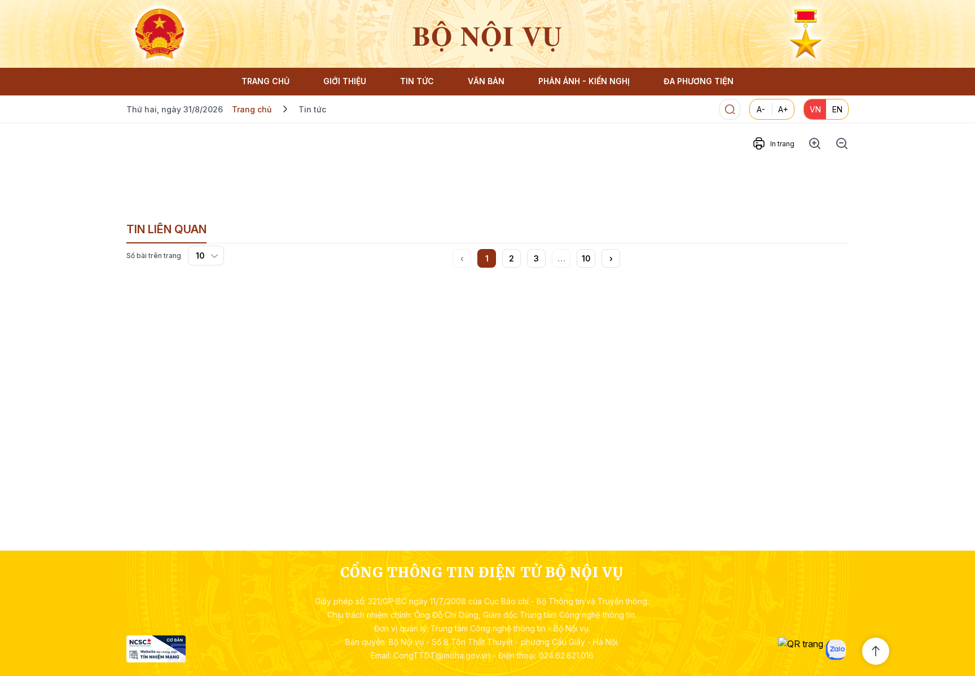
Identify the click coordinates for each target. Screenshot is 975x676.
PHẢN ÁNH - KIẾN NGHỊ (584, 81)
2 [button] (511, 258)
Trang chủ (251, 109)
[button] (610, 258)
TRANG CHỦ (265, 81)
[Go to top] (875, 651)
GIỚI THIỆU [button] (344, 81)
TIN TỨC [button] (417, 81)
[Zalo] (836, 649)
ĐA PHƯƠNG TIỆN (699, 81)
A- (761, 109)
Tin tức (312, 109)
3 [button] (536, 258)
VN (815, 109)
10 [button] (586, 258)
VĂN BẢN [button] (486, 81)
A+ (783, 109)
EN (837, 109)
